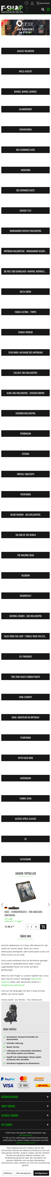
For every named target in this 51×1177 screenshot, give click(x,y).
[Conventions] (25, 121)
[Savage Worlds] (25, 323)
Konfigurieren (41, 1173)
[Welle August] (25, 62)
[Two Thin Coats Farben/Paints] (25, 668)
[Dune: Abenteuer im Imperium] (25, 708)
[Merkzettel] (27, 3)
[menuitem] (26, 3)
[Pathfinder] (25, 485)
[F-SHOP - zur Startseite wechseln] (12, 9)
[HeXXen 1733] (25, 202)
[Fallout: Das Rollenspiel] (25, 364)
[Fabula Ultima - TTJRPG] (25, 303)
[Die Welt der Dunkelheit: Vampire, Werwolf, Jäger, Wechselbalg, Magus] (25, 262)
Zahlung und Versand (25, 1142)
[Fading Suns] (25, 789)
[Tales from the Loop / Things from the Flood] (25, 627)
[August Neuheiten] (25, 42)
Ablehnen (8, 1173)
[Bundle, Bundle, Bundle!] (25, 83)
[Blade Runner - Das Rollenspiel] (25, 506)
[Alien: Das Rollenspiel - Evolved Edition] (25, 384)
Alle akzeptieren (23, 1173)
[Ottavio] (25, 445)
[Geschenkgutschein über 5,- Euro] (25, 892)
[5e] (25, 830)
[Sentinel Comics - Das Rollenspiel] (25, 607)
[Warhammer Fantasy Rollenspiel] (25, 222)
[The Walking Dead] (25, 546)
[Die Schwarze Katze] (25, 181)
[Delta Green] (25, 283)
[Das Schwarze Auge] (25, 141)
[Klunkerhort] (25, 100)
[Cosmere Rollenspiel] (25, 404)
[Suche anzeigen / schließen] (43, 9)
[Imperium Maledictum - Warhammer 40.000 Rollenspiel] (25, 242)
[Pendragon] (25, 425)
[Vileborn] (25, 566)
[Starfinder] (25, 729)
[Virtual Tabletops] (25, 465)
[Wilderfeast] (25, 587)
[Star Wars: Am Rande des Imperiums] (25, 344)
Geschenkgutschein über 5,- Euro (21, 908)
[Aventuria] (25, 161)
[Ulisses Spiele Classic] (25, 810)
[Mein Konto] (32, 3)
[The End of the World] (25, 526)
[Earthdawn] (25, 769)
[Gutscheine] (25, 850)
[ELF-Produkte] (25, 648)
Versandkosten (25, 1135)
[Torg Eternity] (25, 688)
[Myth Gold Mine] (25, 749)
